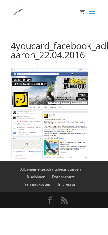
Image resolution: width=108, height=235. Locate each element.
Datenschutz (63, 176)
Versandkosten (37, 184)
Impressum (67, 184)
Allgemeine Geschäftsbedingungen (50, 169)
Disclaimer (36, 176)
